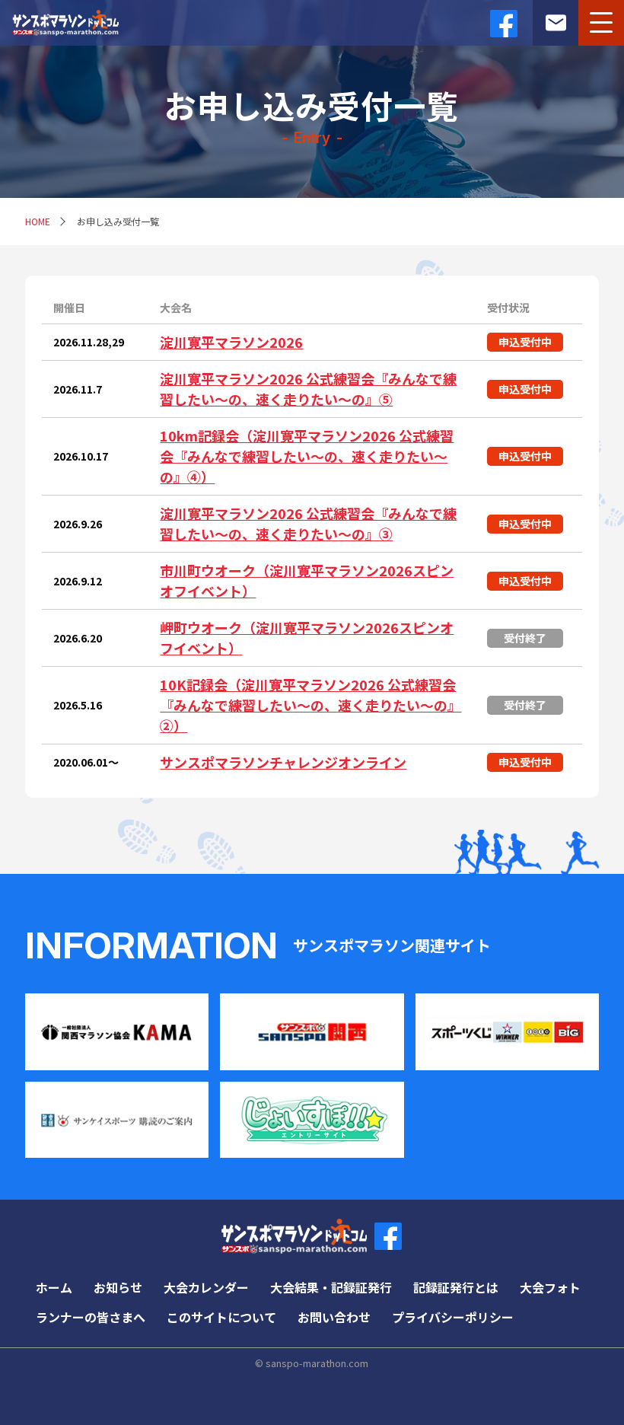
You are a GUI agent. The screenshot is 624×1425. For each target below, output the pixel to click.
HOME (37, 221)
